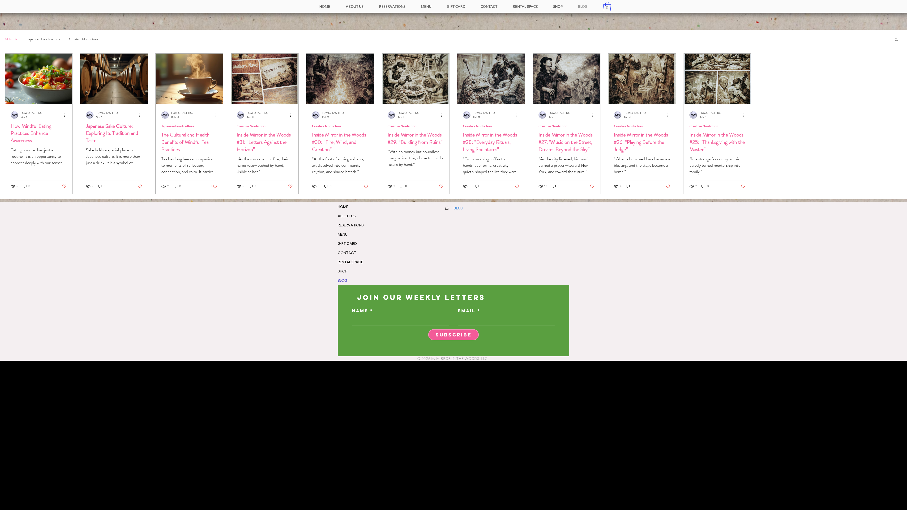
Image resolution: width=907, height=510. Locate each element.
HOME (343, 206)
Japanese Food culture (43, 39)
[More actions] (66, 115)
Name (360, 311)
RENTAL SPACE (350, 262)
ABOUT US (347, 216)
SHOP (342, 271)
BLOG (342, 280)
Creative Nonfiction (83, 39)
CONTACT (347, 252)
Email (466, 311)
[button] (607, 6)
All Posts (11, 39)
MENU (342, 234)
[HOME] (447, 208)
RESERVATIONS (351, 225)
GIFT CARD (347, 243)
